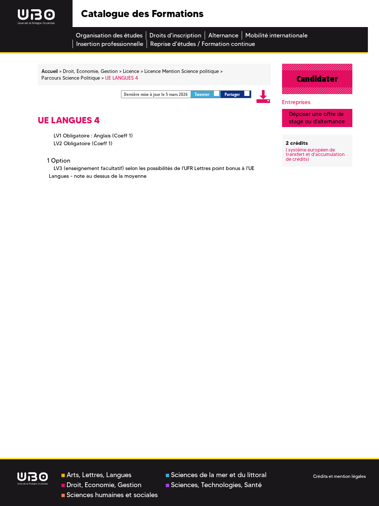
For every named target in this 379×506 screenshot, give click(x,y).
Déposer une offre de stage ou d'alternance (317, 117)
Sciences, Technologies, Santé (216, 485)
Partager (233, 94)
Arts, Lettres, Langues (99, 475)
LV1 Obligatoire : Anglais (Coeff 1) (93, 135)
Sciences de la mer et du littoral (218, 475)
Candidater (317, 78)
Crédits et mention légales (339, 476)
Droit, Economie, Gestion (104, 485)
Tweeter (203, 94)
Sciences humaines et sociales (112, 495)
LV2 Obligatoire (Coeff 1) (83, 143)
